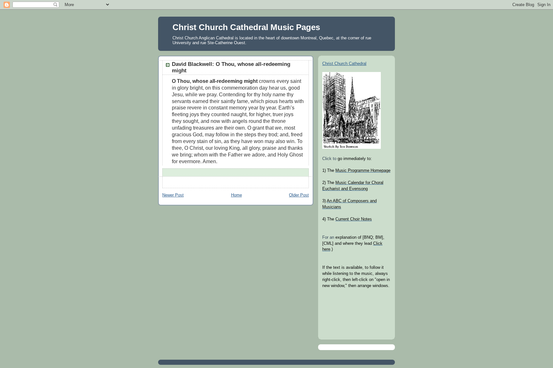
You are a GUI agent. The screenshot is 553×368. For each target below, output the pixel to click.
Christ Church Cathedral (344, 63)
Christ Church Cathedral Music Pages (246, 27)
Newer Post (173, 195)
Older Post (299, 195)
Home (236, 195)
